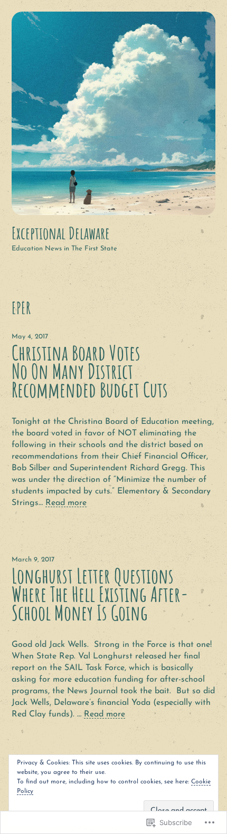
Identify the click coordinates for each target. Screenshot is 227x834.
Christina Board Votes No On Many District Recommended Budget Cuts (90, 371)
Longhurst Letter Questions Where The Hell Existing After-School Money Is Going (100, 594)
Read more (66, 503)
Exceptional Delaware (61, 233)
